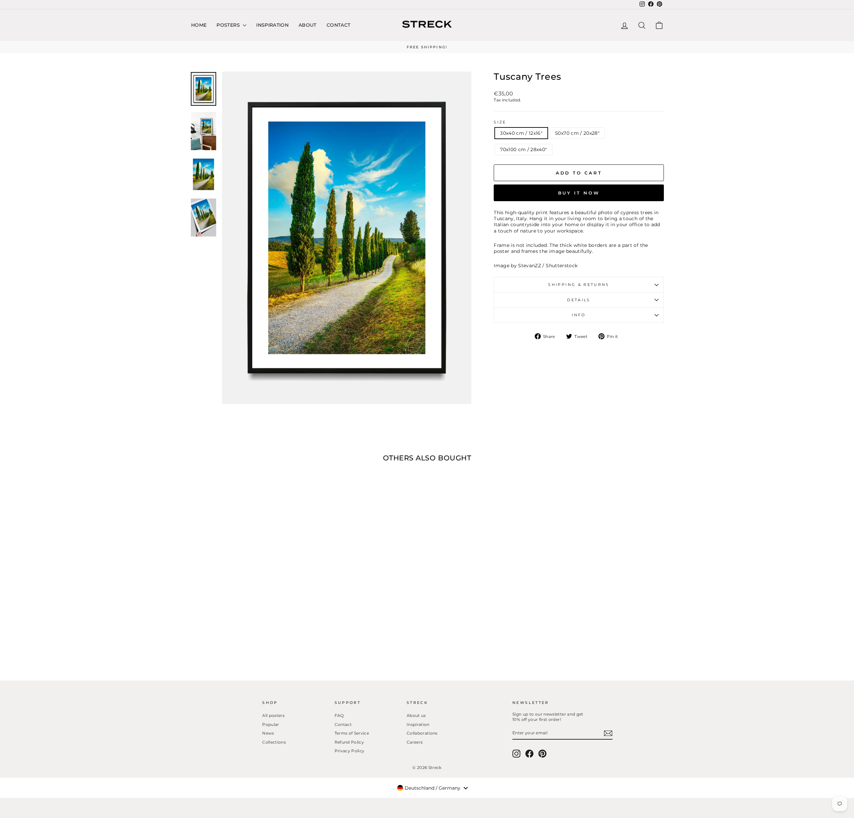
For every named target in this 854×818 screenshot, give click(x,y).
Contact (338, 25)
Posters (229, 25)
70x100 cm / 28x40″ (523, 149)
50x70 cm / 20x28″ (577, 133)
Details (578, 300)
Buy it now (579, 192)
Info (578, 315)
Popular (270, 724)
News (268, 733)
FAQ (339, 715)
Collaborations (422, 733)
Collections (274, 742)
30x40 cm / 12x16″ (521, 133)
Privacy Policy (350, 750)
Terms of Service (352, 733)
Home (198, 25)
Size (500, 122)
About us (416, 715)
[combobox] (432, 788)
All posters (273, 715)
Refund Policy (349, 742)
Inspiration (272, 25)
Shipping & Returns (578, 284)
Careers (415, 742)
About (308, 25)
